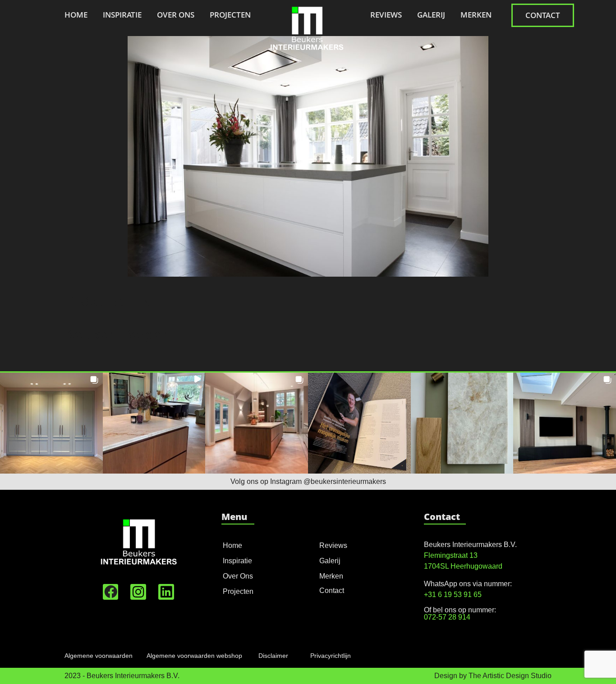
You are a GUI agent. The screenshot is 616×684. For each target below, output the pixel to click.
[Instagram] (138, 592)
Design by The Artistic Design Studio (493, 675)
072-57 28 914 (447, 617)
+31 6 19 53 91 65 (453, 594)
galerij (431, 14)
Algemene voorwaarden (98, 655)
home (75, 14)
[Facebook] (111, 592)
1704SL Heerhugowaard (463, 566)
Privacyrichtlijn (330, 655)
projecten (230, 14)
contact (542, 15)
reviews (386, 14)
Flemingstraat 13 (451, 555)
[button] (51, 422)
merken (476, 14)
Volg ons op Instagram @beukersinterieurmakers (308, 481)
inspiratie (122, 14)
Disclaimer (273, 655)
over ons (175, 14)
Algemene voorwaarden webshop (194, 655)
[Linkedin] (166, 592)
